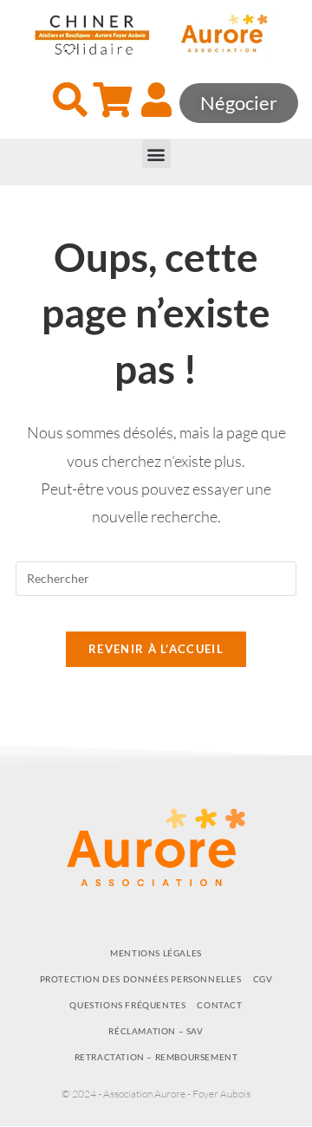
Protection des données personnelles (141, 979)
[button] (156, 153)
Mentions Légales (156, 953)
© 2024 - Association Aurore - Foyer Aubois (156, 1093)
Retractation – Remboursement (156, 1057)
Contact (219, 1005)
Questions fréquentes (127, 1005)
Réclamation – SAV (155, 1031)
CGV (263, 979)
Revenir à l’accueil (156, 649)
